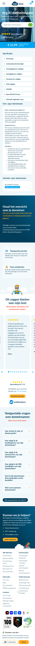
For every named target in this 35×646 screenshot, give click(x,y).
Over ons (6, 580)
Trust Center (7, 595)
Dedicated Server (8, 566)
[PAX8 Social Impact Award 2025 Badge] (17, 622)
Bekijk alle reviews (7, 37)
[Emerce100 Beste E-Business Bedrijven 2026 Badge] (7, 622)
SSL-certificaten (8, 571)
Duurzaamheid (7, 585)
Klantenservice (23, 580)
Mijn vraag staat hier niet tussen (15, 500)
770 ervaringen (21, 391)
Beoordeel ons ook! (17, 396)
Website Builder (8, 558)
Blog (4, 583)
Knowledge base (24, 583)
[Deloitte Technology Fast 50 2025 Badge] (27, 622)
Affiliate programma (9, 588)
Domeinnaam (7, 556)
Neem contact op (10, 539)
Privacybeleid (7, 598)
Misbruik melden (8, 601)
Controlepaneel (24, 588)
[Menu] (3, 3)
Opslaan (23, 642)
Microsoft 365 (7, 569)
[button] (2, 372)
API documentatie (25, 585)
